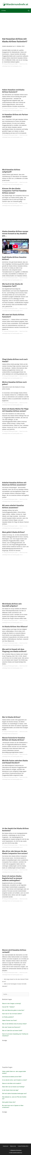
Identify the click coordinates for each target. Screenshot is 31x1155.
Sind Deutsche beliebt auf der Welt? (11, 1076)
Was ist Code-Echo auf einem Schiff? (12, 1030)
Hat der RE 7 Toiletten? (8, 1007)
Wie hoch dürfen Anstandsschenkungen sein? (14, 1093)
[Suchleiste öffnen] (28, 10)
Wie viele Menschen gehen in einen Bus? (13, 1010)
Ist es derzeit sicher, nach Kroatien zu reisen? (14, 1080)
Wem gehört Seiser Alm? (9, 1102)
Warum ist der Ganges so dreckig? (11, 1003)
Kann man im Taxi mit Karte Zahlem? (12, 1013)
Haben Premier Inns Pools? (9, 1020)
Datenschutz (13, 1146)
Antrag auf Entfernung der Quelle (11, 63)
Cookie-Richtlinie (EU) (23, 1146)
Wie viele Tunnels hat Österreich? (11, 1027)
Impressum (5, 1146)
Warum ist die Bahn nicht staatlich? (11, 1083)
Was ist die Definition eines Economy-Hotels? (14, 1023)
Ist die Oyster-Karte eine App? (10, 1090)
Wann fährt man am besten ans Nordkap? (13, 1086)
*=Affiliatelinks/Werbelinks (15, 1150)
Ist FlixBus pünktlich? (8, 1017)
